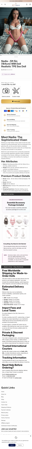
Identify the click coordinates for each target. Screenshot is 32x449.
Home (2, 391)
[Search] (5, 4)
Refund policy (4, 412)
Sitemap (3, 420)
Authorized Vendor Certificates (9, 425)
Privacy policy (4, 415)
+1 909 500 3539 (10, 376)
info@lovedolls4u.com (11, 374)
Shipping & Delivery (6, 407)
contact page (18, 377)
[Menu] (2, 4)
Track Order (4, 404)
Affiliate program (5, 423)
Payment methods (5, 410)
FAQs (2, 399)
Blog (2, 396)
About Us (3, 394)
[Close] (30, 436)
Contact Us (4, 402)
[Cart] (30, 4)
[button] (16, 194)
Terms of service (5, 417)
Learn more (13, 442)
